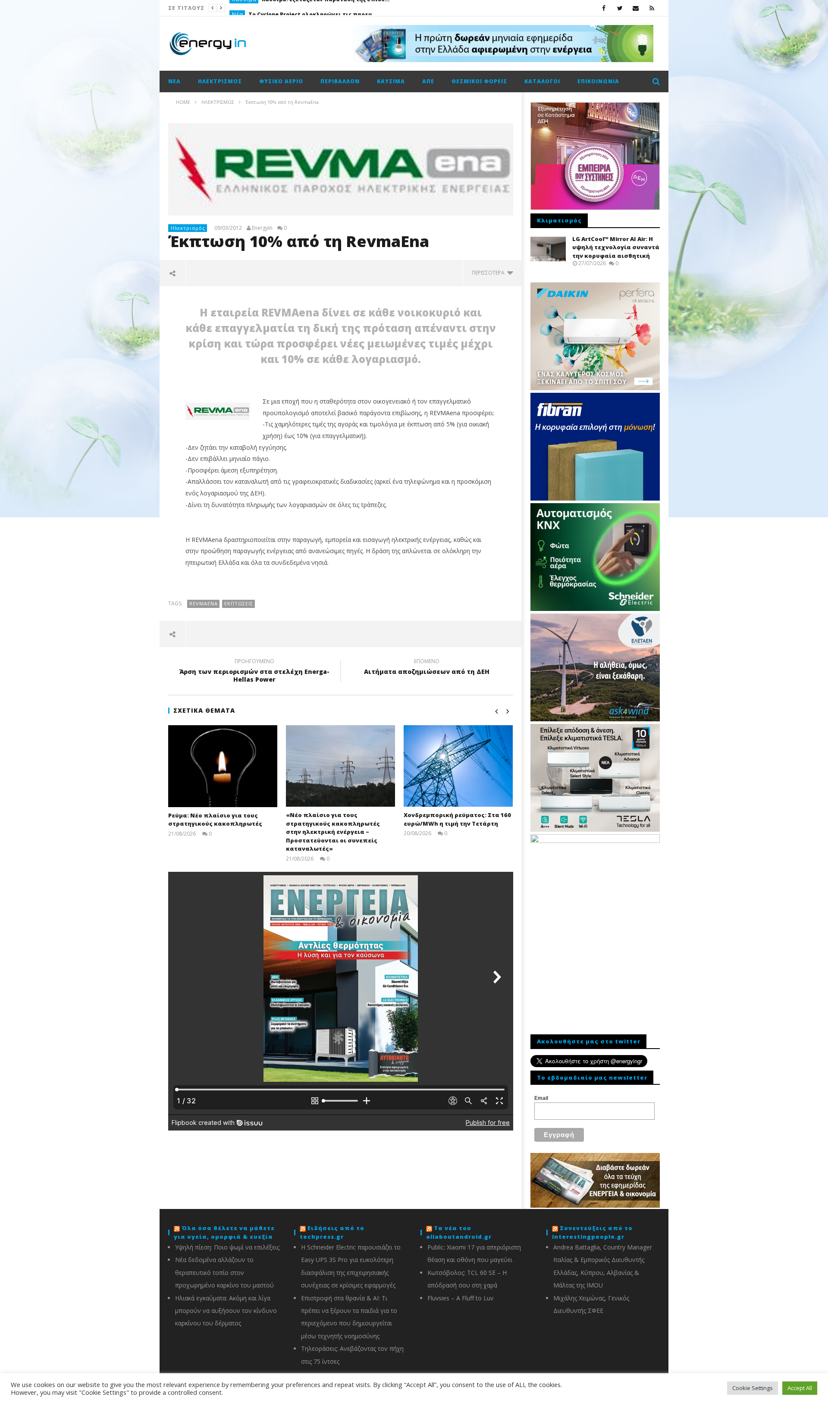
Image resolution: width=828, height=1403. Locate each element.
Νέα (237, 8)
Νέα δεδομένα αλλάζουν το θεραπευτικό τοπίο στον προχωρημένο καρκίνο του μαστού (224, 1272)
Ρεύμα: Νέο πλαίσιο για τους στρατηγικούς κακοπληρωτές (215, 819)
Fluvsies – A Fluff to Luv (460, 1298)
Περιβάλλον (340, 81)
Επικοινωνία (598, 81)
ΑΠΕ (428, 81)
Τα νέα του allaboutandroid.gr (459, 1232)
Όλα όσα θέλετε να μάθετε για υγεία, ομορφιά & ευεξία (224, 1232)
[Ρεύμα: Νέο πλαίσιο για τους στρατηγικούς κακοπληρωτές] (222, 766)
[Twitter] (620, 8)
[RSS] (652, 8)
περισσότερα (489, 272)
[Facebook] (604, 8)
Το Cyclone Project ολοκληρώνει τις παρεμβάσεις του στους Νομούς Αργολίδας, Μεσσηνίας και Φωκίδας (313, 8)
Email (541, 1098)
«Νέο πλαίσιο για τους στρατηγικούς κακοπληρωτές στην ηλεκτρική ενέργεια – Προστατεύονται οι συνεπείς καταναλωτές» (333, 831)
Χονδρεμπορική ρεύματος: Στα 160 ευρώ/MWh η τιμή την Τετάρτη (457, 819)
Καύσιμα (391, 81)
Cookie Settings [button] (752, 1388)
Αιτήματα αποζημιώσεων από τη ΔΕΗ (426, 668)
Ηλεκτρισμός (220, 81)
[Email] (636, 8)
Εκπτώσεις (238, 603)
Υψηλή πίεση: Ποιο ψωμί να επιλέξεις (227, 1247)
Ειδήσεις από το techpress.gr (332, 1232)
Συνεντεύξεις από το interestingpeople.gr (592, 1232)
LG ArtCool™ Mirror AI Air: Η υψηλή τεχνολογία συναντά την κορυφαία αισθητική (615, 247)
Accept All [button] (799, 1388)
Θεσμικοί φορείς (479, 81)
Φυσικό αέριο (281, 81)
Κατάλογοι (542, 81)
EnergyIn (262, 228)
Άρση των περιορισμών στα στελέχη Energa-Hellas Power (254, 671)
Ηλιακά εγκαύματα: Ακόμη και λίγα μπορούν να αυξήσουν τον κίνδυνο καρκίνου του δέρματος (226, 1311)
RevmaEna (203, 603)
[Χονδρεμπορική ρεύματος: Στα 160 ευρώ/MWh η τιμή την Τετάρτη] (458, 766)
